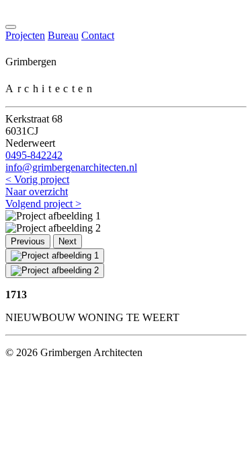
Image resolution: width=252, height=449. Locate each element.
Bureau (63, 35)
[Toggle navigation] (10, 27)
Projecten (25, 35)
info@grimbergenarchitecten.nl (71, 167)
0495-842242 (33, 155)
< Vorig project (37, 179)
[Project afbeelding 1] (54, 255)
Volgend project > (43, 203)
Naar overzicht (36, 191)
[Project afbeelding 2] (54, 270)
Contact (97, 35)
